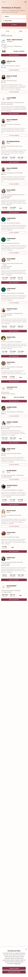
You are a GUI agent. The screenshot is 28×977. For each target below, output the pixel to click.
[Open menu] (25, 2)
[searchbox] (14, 16)
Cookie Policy (17, 963)
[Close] (26, 949)
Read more (18, 89)
